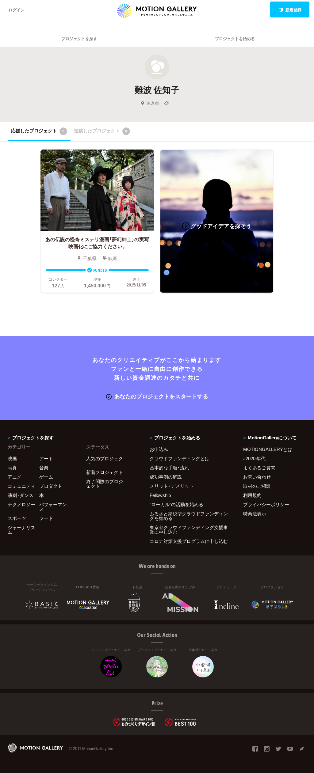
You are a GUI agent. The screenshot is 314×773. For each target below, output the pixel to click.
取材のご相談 (257, 486)
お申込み (159, 449)
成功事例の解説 (166, 476)
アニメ (14, 476)
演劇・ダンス (20, 495)
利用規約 (252, 495)
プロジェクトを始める (235, 38)
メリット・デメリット (172, 486)
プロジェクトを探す (79, 38)
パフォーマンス (53, 506)
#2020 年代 (254, 458)
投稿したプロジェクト (100, 130)
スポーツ (17, 518)
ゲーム (46, 476)
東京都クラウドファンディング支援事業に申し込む (189, 529)
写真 (12, 467)
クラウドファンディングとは (179, 458)
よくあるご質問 (259, 467)
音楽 (43, 467)
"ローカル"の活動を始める (176, 504)
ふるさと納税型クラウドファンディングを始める (189, 515)
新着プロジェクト (104, 472)
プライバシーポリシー (266, 504)
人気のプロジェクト (104, 460)
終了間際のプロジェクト (104, 483)
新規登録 (293, 10)
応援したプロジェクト (37, 130)
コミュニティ (21, 486)
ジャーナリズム (21, 529)
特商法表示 (254, 513)
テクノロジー (21, 504)
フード (46, 518)
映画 (12, 458)
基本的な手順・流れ (169, 467)
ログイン (17, 10)
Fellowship (160, 495)
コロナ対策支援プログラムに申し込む (189, 541)
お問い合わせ (257, 476)
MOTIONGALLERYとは (267, 449)
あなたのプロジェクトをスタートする (161, 396)
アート (46, 458)
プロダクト (50, 486)
